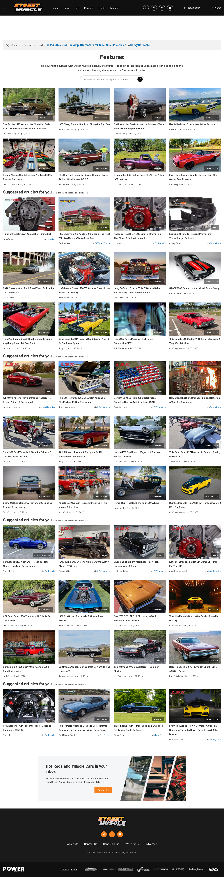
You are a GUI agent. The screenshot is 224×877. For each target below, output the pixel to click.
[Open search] (146, 7)
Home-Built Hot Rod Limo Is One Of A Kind (136, 502)
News (66, 7)
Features (114, 7)
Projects (88, 7)
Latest (55, 7)
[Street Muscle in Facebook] (112, 834)
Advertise (151, 843)
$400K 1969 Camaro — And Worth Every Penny (194, 288)
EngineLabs (160, 243)
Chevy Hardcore (140, 45)
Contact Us (90, 843)
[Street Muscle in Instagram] (104, 834)
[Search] (140, 79)
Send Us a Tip (111, 843)
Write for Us (132, 843)
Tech (76, 7)
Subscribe (103, 790)
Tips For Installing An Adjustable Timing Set (27, 233)
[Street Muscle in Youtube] (120, 834)
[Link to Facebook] (162, 8)
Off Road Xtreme (102, 243)
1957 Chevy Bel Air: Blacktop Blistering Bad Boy (84, 124)
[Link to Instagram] (154, 8)
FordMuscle (49, 571)
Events (101, 7)
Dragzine (51, 239)
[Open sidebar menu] (5, 8)
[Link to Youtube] (170, 8)
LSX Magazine (48, 407)
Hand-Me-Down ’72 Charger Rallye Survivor (192, 124)
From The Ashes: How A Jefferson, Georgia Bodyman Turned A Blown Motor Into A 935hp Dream (193, 730)
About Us (72, 843)
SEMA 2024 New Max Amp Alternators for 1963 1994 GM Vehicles (86, 45)
